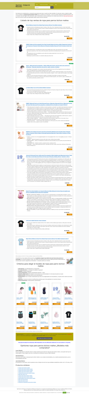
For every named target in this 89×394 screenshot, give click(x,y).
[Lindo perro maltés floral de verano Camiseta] (21, 224)
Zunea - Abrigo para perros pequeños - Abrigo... (20, 298)
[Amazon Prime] (70, 36)
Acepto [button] (64, 392)
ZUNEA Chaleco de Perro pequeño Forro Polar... (44, 298)
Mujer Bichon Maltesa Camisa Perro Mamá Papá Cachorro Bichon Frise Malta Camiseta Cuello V (47, 238)
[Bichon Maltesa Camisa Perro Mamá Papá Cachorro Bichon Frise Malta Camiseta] (21, 28)
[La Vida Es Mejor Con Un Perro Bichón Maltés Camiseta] (21, 91)
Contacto (51, 4)
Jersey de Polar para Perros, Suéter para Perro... (56, 298)
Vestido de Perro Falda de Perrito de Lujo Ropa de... (56, 323)
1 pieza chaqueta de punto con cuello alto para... (68, 298)
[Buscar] (52, 7)
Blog (56, 4)
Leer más (68, 392)
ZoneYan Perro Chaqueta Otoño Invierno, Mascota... (32, 323)
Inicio (37, 4)
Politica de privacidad (44, 4)
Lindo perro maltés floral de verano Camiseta (36, 220)
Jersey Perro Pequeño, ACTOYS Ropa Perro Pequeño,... (44, 323)
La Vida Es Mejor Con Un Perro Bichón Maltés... (68, 323)
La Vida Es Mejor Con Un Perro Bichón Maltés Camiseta (38, 87)
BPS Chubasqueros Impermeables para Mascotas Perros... (32, 298)
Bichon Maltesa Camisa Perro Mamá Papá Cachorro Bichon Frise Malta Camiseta (44, 25)
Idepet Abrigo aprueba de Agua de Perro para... (20, 323)
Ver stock (70, 38)
